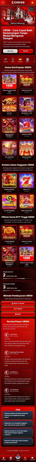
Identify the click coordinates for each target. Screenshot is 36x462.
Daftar (10, 51)
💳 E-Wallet (18, 309)
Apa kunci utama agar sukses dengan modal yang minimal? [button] (16, 441)
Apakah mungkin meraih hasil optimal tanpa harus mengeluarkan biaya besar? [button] (16, 415)
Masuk (25, 51)
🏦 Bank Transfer (18, 303)
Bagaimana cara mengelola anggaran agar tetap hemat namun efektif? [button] (15, 424)
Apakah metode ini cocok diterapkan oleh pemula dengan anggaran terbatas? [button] (16, 432)
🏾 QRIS (18, 314)
